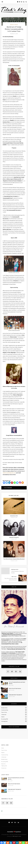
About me (3, 763)
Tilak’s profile (4, 765)
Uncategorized (4, 721)
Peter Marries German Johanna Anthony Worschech (14, 559)
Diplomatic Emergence (14, 537)
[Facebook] (4, 482)
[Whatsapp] (14, 482)
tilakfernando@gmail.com (9, 472)
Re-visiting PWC (4, 719)
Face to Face (4, 712)
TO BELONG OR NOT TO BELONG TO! (15, 694)
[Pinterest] (12, 482)
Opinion (2, 716)
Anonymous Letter (14, 515)
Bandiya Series (14, 24)
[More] (22, 482)
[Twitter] (7, 482)
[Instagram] (20, 482)
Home (2, 748)
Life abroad (3, 714)
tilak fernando (8, 487)
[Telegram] (17, 482)
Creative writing (4, 710)
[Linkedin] (9, 482)
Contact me (3, 768)
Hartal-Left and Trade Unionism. (15, 688)
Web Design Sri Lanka (17, 836)
